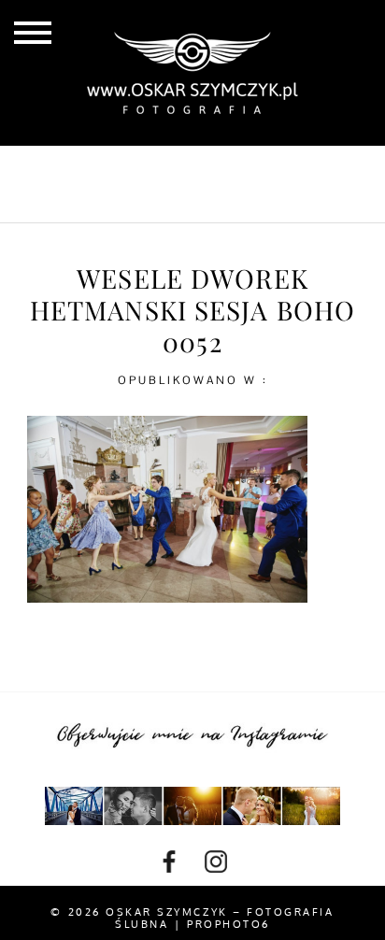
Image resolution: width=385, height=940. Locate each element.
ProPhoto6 (228, 924)
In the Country (263, 199)
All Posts (120, 168)
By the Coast (248, 168)
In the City (118, 199)
